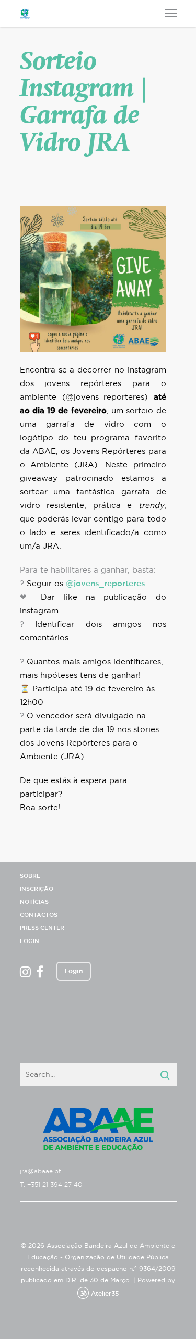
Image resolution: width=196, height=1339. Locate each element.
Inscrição (36, 889)
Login (29, 941)
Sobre (30, 876)
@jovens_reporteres (105, 584)
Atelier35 (105, 1294)
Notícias (34, 902)
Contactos (38, 915)
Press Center (42, 928)
